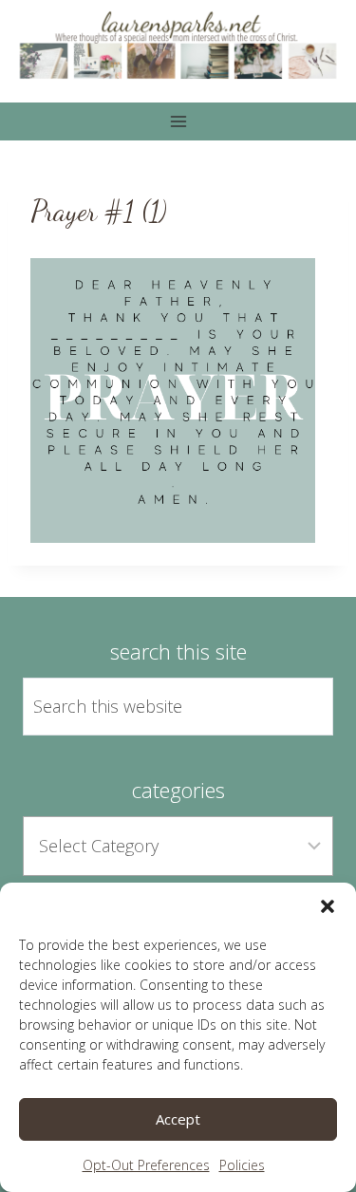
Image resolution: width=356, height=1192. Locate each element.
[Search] (297, 706)
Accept (178, 1118)
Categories (178, 789)
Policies (242, 1165)
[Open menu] (178, 122)
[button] (327, 906)
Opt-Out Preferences (146, 1165)
